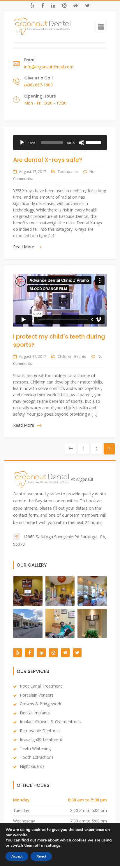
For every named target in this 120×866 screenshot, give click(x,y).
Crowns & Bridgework (40, 704)
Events (80, 356)
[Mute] (81, 142)
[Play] (22, 142)
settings (53, 845)
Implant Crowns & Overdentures (50, 721)
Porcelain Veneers (37, 695)
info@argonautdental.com (48, 67)
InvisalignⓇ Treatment (41, 739)
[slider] (94, 142)
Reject (41, 856)
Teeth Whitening (35, 748)
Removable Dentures (40, 730)
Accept (16, 856)
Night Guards (32, 766)
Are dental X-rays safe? (47, 160)
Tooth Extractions (37, 757)
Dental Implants (35, 713)
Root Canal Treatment (41, 686)
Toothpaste (68, 171)
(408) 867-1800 (38, 85)
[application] (60, 142)
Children (65, 356)
